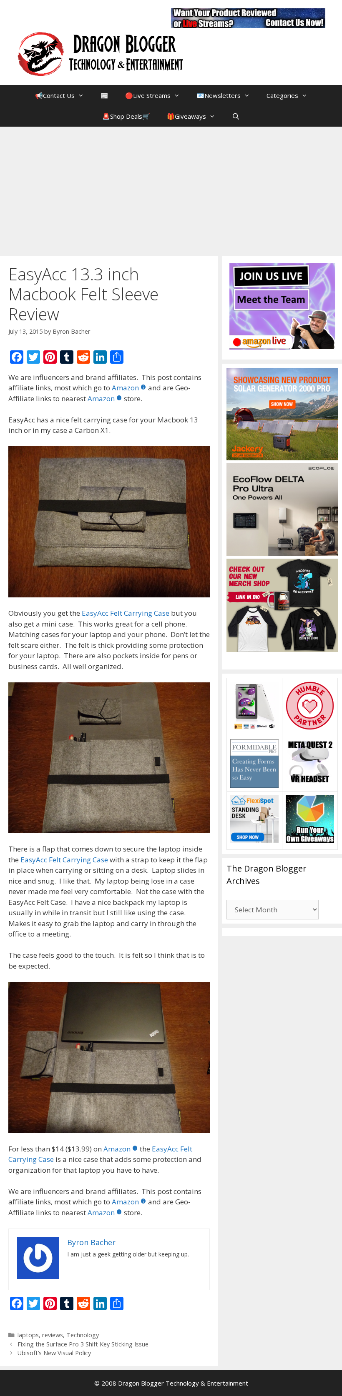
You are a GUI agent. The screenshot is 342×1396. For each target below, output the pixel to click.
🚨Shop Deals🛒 (126, 116)
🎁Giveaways (186, 116)
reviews (52, 1335)
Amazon (125, 387)
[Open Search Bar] (236, 116)
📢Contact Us (55, 95)
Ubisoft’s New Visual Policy (54, 1353)
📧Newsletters (218, 95)
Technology (82, 1335)
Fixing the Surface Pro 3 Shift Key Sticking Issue (83, 1344)
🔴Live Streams (148, 95)
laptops (28, 1335)
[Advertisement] (171, 189)
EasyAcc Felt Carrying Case (125, 613)
